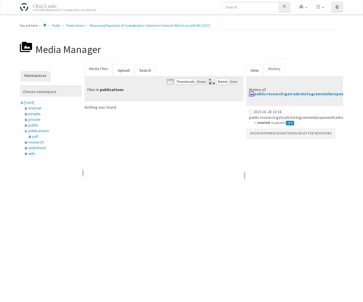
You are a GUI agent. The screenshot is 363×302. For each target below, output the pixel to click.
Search (145, 70)
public (33, 125)
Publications (75, 25)
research (36, 142)
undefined (37, 147)
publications (38, 130)
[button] (303, 7)
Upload (124, 70)
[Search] (284, 7)
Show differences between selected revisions (291, 133)
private (34, 119)
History (274, 68)
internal (34, 108)
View (255, 70)
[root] (29, 102)
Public (56, 25)
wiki (31, 153)
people (34, 113)
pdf (35, 136)
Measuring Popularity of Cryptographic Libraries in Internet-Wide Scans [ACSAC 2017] (150, 25)
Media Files (98, 68)
